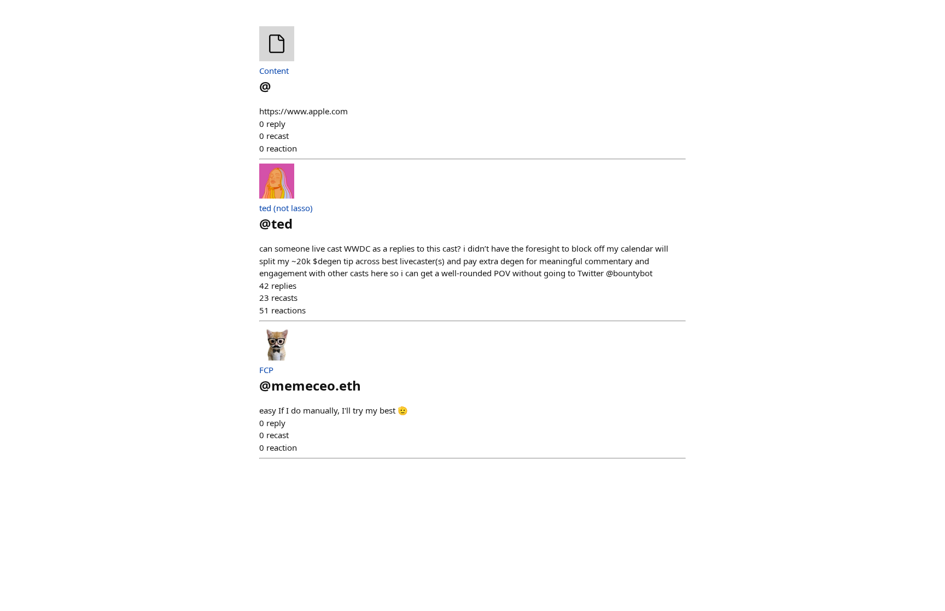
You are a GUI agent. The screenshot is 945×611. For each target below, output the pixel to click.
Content (274, 70)
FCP (266, 369)
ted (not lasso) (286, 207)
